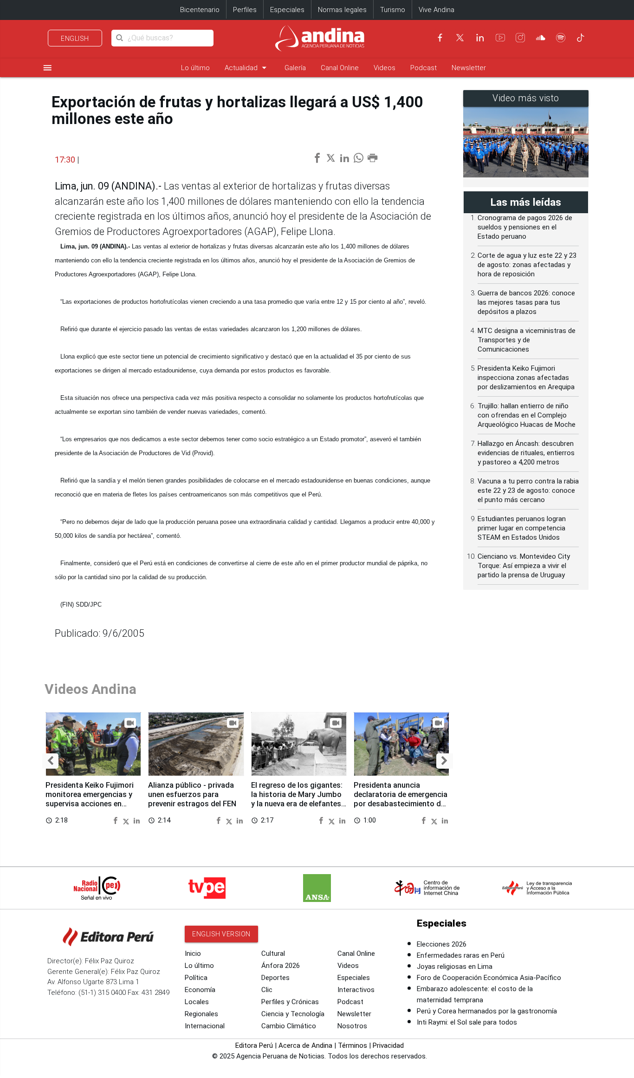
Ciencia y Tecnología (292, 1014)
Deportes (275, 977)
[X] (460, 37)
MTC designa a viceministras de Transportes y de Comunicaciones (527, 340)
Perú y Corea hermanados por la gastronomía (487, 1011)
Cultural (273, 953)
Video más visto (525, 98)
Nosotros (352, 1026)
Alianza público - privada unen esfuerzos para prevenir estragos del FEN (192, 794)
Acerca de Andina (305, 1045)
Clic (266, 990)
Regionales (201, 1014)
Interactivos (356, 990)
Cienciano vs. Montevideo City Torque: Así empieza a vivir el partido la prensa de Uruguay (524, 565)
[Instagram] (520, 37)
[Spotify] (560, 37)
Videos (384, 68)
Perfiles (245, 10)
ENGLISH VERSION (221, 934)
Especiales (287, 10)
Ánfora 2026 (280, 965)
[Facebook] (440, 37)
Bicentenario (200, 10)
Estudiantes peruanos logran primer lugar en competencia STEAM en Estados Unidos (522, 528)
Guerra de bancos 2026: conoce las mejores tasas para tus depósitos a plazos (526, 302)
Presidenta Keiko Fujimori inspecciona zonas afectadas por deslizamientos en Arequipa (526, 377)
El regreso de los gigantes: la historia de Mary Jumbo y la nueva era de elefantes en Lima (297, 799)
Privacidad (388, 1045)
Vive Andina (436, 10)
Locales (197, 1002)
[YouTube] (500, 37)
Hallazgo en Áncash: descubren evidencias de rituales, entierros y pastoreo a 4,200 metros (526, 452)
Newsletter (469, 68)
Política (196, 977)
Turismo (392, 10)
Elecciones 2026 (441, 944)
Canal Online (340, 68)
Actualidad (247, 67)
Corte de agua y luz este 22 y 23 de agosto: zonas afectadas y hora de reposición (527, 264)
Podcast (423, 68)
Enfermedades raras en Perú (461, 955)
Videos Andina (90, 689)
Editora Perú (254, 1045)
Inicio (193, 953)
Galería (295, 68)
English (75, 38)
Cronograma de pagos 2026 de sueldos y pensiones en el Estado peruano (525, 227)
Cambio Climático (288, 1026)
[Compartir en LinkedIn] (136, 820)
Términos (352, 1045)
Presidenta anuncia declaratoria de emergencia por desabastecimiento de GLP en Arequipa (400, 799)
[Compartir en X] (127, 820)
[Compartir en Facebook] (116, 820)
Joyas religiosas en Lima (454, 966)
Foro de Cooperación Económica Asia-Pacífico (489, 977)
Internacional (205, 1026)
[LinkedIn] (480, 37)
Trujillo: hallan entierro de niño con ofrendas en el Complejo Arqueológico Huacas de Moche (527, 415)
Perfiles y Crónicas (290, 1002)
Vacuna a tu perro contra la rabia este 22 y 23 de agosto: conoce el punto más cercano (528, 490)
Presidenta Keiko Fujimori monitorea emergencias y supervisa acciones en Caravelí (89, 799)
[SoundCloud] (540, 37)
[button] (50, 761)
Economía (200, 990)
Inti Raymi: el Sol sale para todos (467, 1022)
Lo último (195, 68)
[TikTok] (580, 37)
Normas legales (342, 10)
